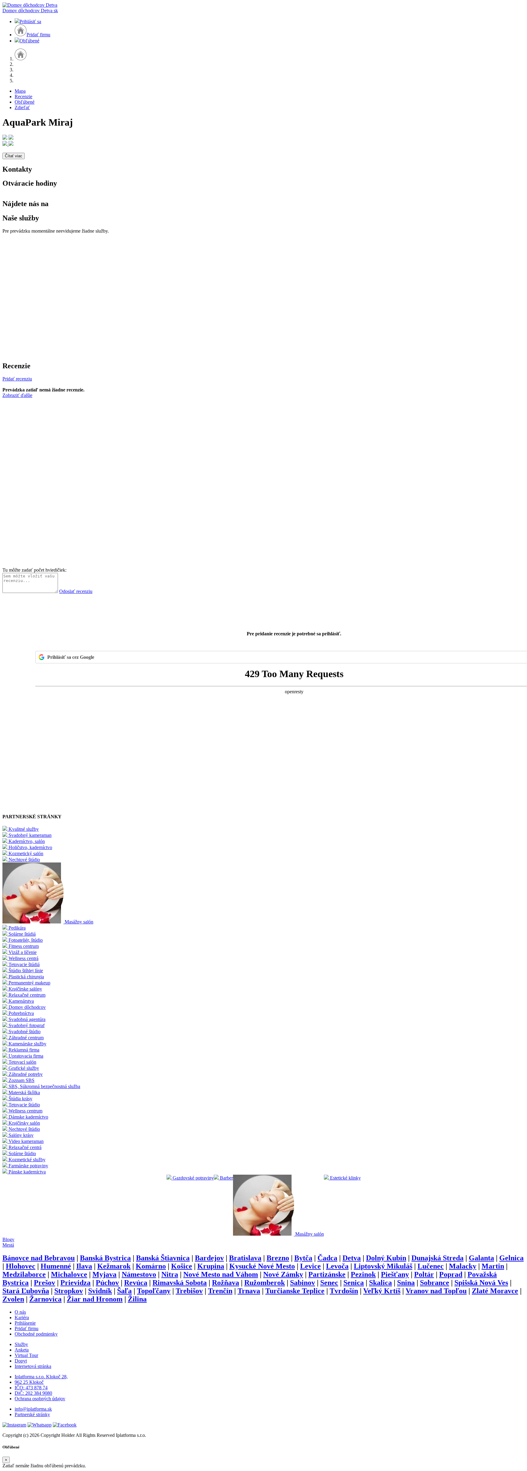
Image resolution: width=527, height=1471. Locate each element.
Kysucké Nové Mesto (262, 1266)
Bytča (303, 1258)
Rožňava (225, 1283)
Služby (21, 1344)
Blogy (8, 1239)
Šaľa (124, 1291)
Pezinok (363, 1274)
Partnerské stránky (32, 1414)
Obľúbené (29, 40)
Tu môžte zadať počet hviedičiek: (34, 570)
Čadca (327, 1258)
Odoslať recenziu (75, 591)
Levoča (337, 1266)
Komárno (151, 1266)
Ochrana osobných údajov (40, 1398)
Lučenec (431, 1266)
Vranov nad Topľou (436, 1291)
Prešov (44, 1283)
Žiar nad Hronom (95, 1299)
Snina (406, 1283)
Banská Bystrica (105, 1258)
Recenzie (23, 96)
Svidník (100, 1291)
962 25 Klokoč (29, 1382)
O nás (20, 1312)
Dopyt (21, 1360)
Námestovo (139, 1274)
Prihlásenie (25, 1323)
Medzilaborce (24, 1274)
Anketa (22, 1349)
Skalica (380, 1283)
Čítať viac (13, 156)
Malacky (462, 1266)
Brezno (278, 1258)
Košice (181, 1266)
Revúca (135, 1283)
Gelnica (511, 1258)
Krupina (210, 1266)
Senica (353, 1283)
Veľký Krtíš (381, 1291)
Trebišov (189, 1291)
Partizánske (327, 1274)
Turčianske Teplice (294, 1291)
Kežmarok (114, 1266)
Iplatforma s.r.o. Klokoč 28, (41, 1376)
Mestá (8, 1245)
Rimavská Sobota (179, 1283)
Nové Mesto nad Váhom (220, 1274)
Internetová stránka (33, 1366)
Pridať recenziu (17, 378)
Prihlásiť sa (30, 21)
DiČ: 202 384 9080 (33, 1393)
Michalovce (69, 1274)
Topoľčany (153, 1291)
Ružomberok (264, 1283)
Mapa (20, 91)
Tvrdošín (344, 1291)
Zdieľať (22, 107)
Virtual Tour (26, 1355)
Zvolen (13, 1299)
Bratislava (245, 1258)
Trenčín (220, 1291)
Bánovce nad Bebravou (38, 1258)
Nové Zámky (283, 1274)
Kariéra (22, 1317)
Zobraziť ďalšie (17, 395)
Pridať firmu (38, 34)
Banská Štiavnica (163, 1258)
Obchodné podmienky (36, 1334)
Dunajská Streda (437, 1258)
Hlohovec (20, 1266)
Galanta (481, 1258)
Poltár (424, 1274)
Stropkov (68, 1291)
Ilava (84, 1266)
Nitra (169, 1274)
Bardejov (209, 1258)
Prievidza (75, 1283)
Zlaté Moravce (495, 1291)
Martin (493, 1266)
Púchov (107, 1283)
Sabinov (302, 1283)
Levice (310, 1266)
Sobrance (434, 1283)
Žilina (137, 1299)
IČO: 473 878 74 (31, 1387)
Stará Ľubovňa (25, 1291)
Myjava (104, 1274)
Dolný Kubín (386, 1258)
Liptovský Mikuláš (383, 1266)
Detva (351, 1258)
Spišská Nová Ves (481, 1283)
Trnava (249, 1291)
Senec (329, 1283)
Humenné (56, 1266)
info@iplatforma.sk (33, 1409)
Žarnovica (45, 1299)
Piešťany (395, 1274)
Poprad (450, 1274)
